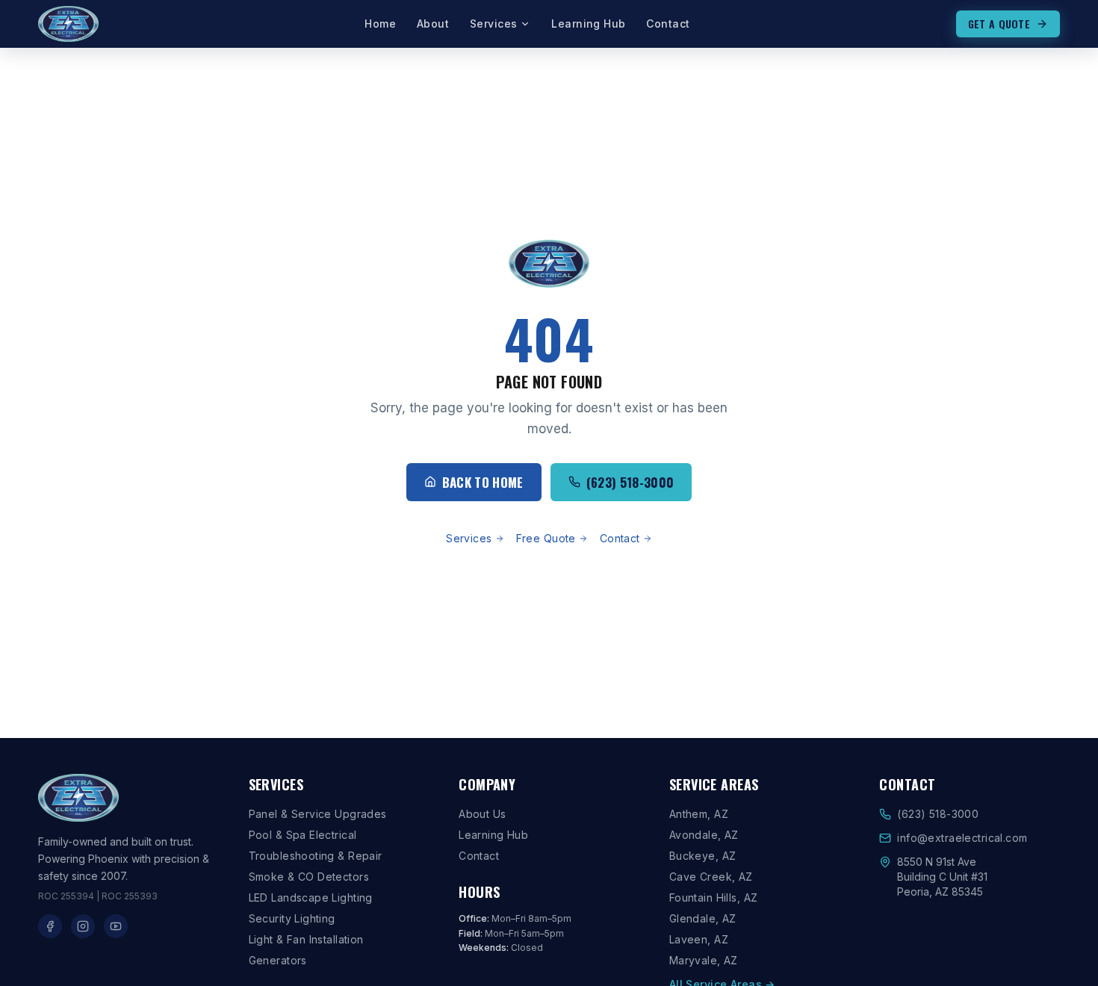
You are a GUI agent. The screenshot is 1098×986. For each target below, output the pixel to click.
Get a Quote (999, 23)
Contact (667, 23)
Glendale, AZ (702, 918)
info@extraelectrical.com (962, 837)
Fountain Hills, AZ (713, 897)
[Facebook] (50, 926)
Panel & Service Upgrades (318, 813)
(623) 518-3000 (630, 482)
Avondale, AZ (704, 834)
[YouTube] (116, 926)
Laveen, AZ (698, 939)
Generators (278, 960)
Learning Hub (588, 23)
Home (380, 23)
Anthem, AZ (698, 813)
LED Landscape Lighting (311, 897)
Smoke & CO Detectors (309, 876)
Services (493, 23)
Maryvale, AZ (703, 960)
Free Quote (546, 538)
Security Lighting (292, 918)
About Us (482, 813)
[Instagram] (83, 926)
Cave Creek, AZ (711, 876)
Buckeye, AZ (702, 855)
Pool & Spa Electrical (303, 834)
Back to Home (483, 482)
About (433, 23)
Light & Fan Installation (306, 939)
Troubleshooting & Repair (315, 855)
